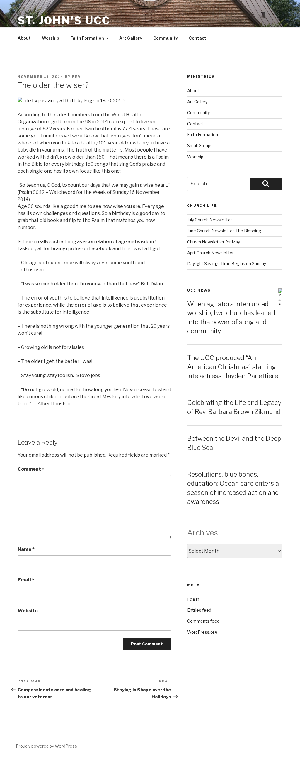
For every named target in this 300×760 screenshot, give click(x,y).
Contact (197, 38)
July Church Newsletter (209, 219)
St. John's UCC (64, 20)
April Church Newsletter (210, 252)
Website (28, 610)
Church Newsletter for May (213, 241)
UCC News (199, 290)
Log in (193, 599)
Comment (31, 469)
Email (26, 580)
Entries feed (199, 610)
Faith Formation (87, 38)
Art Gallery (130, 38)
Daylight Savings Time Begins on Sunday (226, 263)
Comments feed (203, 620)
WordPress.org (202, 632)
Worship (50, 38)
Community (165, 38)
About (24, 38)
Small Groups (200, 145)
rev (76, 77)
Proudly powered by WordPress (46, 746)
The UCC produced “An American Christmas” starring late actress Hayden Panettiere (232, 367)
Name (26, 549)
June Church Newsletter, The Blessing (224, 230)
